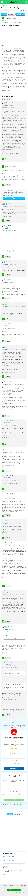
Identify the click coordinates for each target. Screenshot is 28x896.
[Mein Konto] (26, 2)
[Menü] (2, 2)
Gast (5, 280)
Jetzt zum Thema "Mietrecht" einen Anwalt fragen (14, 198)
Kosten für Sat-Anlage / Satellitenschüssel (12, 870)
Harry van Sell (7, 664)
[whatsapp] (26, 11)
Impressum (14, 894)
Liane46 (6, 627)
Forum (2, 5)
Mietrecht (6, 5)
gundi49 (6, 592)
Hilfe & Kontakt (5, 892)
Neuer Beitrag (11, 14)
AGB (16, 892)
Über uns (12, 892)
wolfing (5, 522)
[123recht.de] (14, 2)
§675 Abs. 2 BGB (17, 710)
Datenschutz (8, 894)
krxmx (5, 20)
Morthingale (7, 422)
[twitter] (21, 11)
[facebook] (23, 11)
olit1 (5, 382)
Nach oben (23, 811)
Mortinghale (7, 226)
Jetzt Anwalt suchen (14, 799)
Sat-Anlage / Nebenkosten (9, 860)
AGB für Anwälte (21, 892)
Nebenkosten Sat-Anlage (8, 856)
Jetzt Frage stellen (14, 768)
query (5, 347)
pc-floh (5, 204)
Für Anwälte (20, 894)
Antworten (4, 14)
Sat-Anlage (5, 874)
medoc (5, 304)
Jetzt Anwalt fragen (20, 14)
